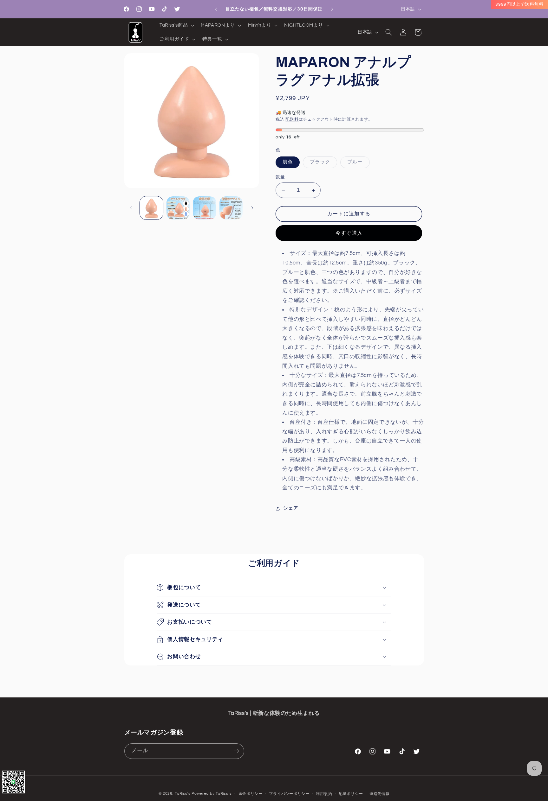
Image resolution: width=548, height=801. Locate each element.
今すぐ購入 (349, 233)
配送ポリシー (351, 794)
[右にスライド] (252, 208)
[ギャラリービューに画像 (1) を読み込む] (151, 207)
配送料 (291, 120)
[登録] (236, 751)
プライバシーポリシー (289, 794)
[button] (176, 25)
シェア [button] (290, 508)
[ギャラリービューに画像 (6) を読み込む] (231, 207)
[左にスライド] (131, 208)
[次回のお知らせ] (332, 9)
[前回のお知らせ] (216, 9)
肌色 (288, 162)
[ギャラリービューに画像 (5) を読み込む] (204, 207)
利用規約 (324, 794)
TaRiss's (182, 793)
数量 (280, 177)
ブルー (357, 164)
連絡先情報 (379, 794)
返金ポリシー (250, 794)
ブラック (322, 164)
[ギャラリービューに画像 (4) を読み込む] (178, 207)
